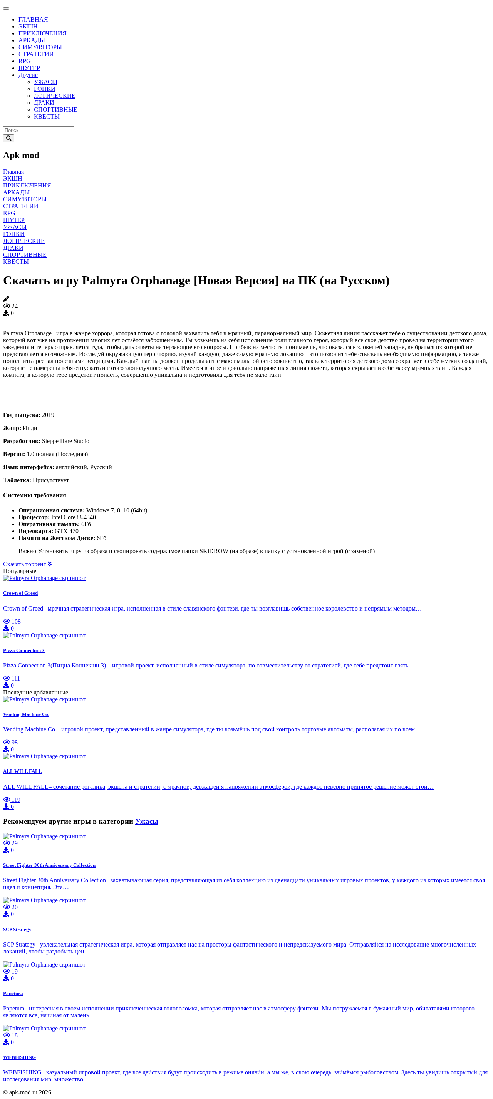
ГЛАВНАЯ (33, 19)
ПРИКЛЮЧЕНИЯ (42, 33)
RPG (24, 61)
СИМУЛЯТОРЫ (40, 47)
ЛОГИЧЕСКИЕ (54, 95)
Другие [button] (28, 75)
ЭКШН (28, 26)
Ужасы (146, 821)
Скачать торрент (25, 564)
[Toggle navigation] (6, 8)
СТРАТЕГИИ (36, 54)
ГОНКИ (44, 88)
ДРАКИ (44, 102)
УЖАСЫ (45, 82)
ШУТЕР (29, 68)
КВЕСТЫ (47, 116)
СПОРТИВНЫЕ (55, 109)
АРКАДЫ (31, 40)
